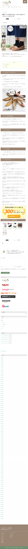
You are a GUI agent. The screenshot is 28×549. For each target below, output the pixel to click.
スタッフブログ (2, 326)
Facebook (12, 535)
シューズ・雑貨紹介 (3, 324)
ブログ (1, 328)
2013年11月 (2, 502)
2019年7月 (2, 399)
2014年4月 (2, 492)
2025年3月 (2, 379)
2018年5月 (2, 425)
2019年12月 (2, 389)
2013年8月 (2, 508)
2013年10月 (2, 504)
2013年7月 (2, 510)
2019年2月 (2, 409)
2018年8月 (2, 421)
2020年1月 (2, 387)
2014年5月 (2, 490)
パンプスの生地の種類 (6, 64)
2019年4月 (2, 405)
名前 (1, 266)
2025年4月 (2, 377)
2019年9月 (2, 395)
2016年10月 (2, 431)
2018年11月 (2, 415)
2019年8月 (2, 397)
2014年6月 (2, 488)
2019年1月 (2, 411)
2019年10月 (2, 393)
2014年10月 (2, 480)
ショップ (2, 535)
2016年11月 (2, 429)
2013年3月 (2, 518)
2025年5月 (2, 375)
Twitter (2, 538)
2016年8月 (2, 435)
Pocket (14, 240)
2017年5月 (2, 427)
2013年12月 (2, 500)
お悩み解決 (2, 318)
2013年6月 (2, 512)
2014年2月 (2, 496)
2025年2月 (2, 381)
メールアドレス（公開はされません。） (18, 266)
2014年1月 (2, 498)
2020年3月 (2, 383)
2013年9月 (2, 506)
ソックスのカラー (5, 65)
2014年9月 (2, 482)
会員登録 (2, 542)
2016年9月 (2, 433)
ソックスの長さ (5, 66)
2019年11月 (2, 391)
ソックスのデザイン (5, 67)
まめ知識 (2, 320)
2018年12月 (2, 413)
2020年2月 (2, 385)
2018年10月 (2, 417)
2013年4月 (2, 516)
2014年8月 (2, 484)
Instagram (2, 539)
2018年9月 (2, 419)
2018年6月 (2, 423)
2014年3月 (2, 494)
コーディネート (2, 322)
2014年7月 (2, 486)
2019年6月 (2, 401)
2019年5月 (2, 403)
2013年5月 (2, 514)
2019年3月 (2, 407)
